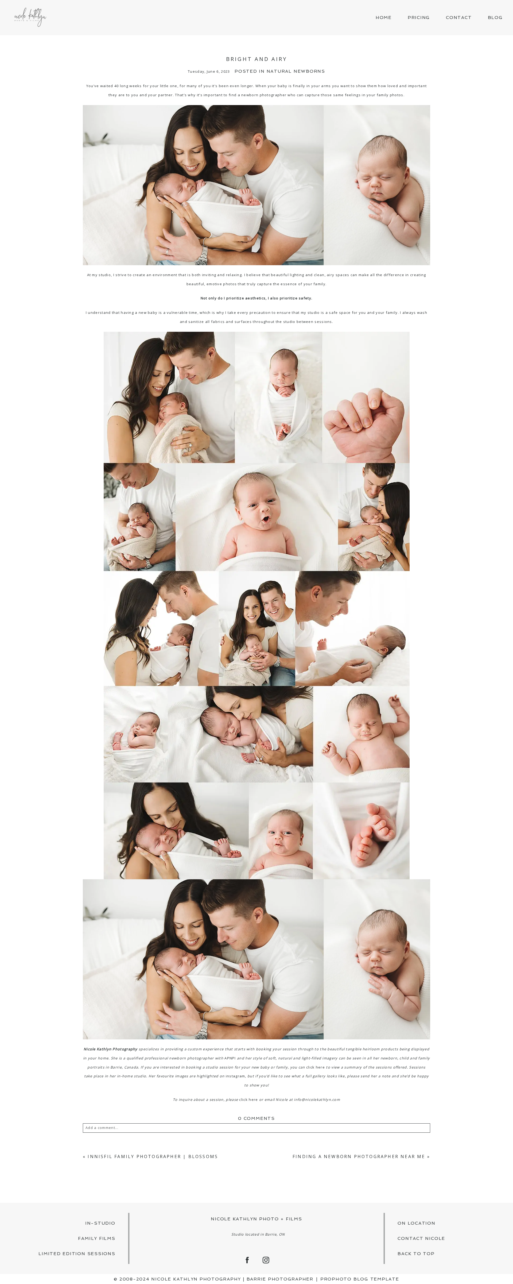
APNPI (230, 1058)
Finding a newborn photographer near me (359, 1156)
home (384, 17)
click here (315, 1067)
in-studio (100, 1223)
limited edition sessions (76, 1253)
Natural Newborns (296, 71)
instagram (235, 1076)
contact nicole (421, 1238)
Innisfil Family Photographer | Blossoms (153, 1156)
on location (416, 1223)
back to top (416, 1253)
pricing (419, 17)
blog (495, 17)
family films (96, 1238)
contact (459, 17)
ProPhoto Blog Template (359, 1279)
